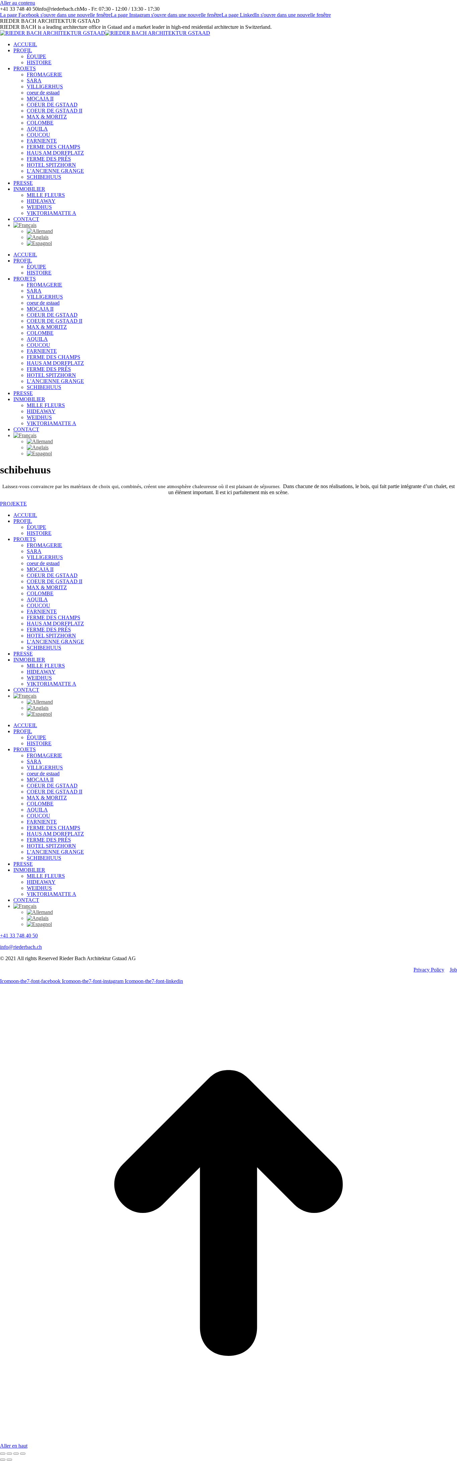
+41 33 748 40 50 (19, 935)
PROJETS (24, 539)
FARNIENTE (42, 611)
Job (453, 970)
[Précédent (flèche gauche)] (2, 1460)
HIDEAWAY (41, 672)
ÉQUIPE (36, 527)
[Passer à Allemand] (40, 231)
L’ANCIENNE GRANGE (55, 641)
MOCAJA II (40, 569)
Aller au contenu (17, 3)
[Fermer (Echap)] (2, 1454)
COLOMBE (40, 593)
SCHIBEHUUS (44, 647)
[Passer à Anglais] (38, 237)
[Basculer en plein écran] (16, 1454)
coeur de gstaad (43, 563)
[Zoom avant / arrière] (22, 1454)
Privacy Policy (429, 970)
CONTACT (26, 690)
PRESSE (23, 654)
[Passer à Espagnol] (39, 243)
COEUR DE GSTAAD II (54, 581)
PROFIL (22, 521)
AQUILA (37, 599)
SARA (34, 551)
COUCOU (38, 605)
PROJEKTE (13, 504)
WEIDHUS (39, 678)
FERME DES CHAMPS (53, 617)
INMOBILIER (29, 660)
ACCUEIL (25, 515)
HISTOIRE (39, 533)
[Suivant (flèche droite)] (9, 1460)
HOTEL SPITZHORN (51, 635)
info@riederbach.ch (21, 947)
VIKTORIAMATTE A (51, 684)
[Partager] (9, 1454)
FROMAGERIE (44, 545)
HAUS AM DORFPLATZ (55, 623)
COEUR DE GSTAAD (52, 575)
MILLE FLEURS (46, 666)
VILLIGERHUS (45, 557)
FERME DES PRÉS (49, 629)
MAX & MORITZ (47, 587)
